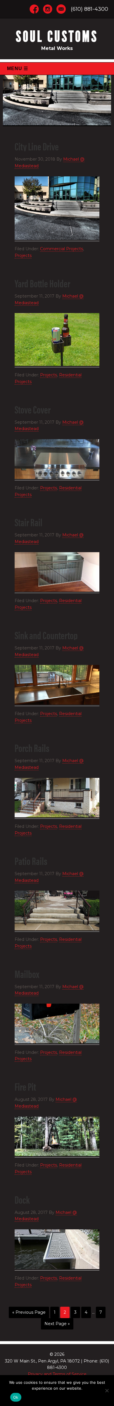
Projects (23, 255)
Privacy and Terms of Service (57, 1374)
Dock (22, 1199)
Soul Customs (57, 36)
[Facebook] (34, 8)
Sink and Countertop (46, 634)
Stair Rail (28, 521)
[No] (107, 1390)
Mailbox (27, 973)
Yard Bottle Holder (42, 283)
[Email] (61, 8)
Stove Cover (33, 409)
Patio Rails (31, 860)
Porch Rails (32, 747)
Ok (15, 1397)
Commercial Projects (61, 248)
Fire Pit (25, 1086)
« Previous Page (29, 1312)
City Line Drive (37, 146)
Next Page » (57, 1323)
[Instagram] (48, 8)
